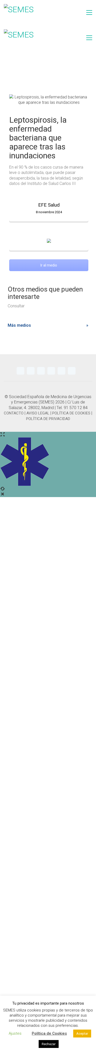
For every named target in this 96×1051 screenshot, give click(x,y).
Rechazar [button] (49, 1044)
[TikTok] (72, 371)
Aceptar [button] (82, 1033)
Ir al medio (48, 265)
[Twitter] (20, 371)
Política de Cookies (49, 1033)
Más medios (19, 325)
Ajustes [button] (15, 1033)
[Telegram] (31, 371)
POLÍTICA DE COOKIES (71, 413)
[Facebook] (61, 371)
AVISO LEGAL (37, 413)
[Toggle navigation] (89, 12)
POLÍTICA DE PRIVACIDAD (48, 418)
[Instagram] (51, 371)
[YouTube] (41, 371)
